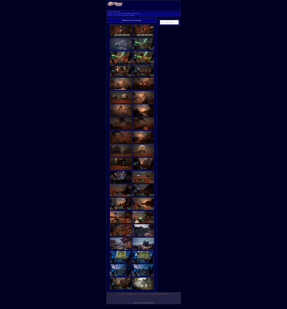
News (111, 11)
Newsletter (118, 11)
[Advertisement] (152, 4)
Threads (156, 293)
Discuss (122, 13)
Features (118, 293)
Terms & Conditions (128, 293)
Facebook (142, 293)
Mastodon (160, 293)
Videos (137, 13)
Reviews (114, 11)
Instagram (152, 293)
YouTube (147, 293)
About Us (123, 293)
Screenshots (134, 13)
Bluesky (164, 293)
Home (115, 4)
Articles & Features (127, 13)
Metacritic (168, 293)
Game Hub (118, 13)
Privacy (134, 293)
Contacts (138, 293)
